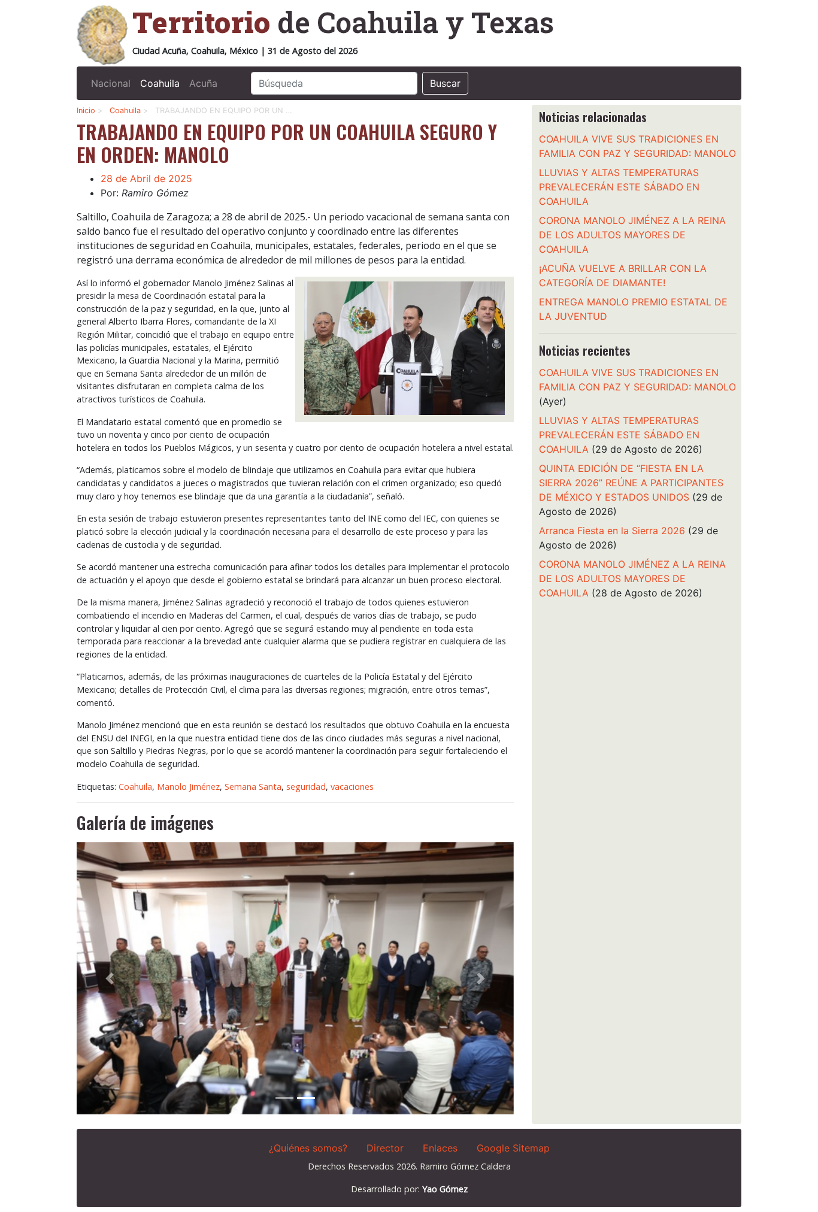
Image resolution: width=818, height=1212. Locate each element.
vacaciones (352, 786)
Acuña (203, 83)
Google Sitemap (513, 1148)
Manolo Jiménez (188, 786)
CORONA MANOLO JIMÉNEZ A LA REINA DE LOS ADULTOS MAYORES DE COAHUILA (632, 234)
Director (385, 1148)
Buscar (445, 83)
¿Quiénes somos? (308, 1148)
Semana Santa (253, 786)
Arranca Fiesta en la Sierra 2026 (612, 531)
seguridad (306, 786)
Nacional (111, 83)
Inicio (86, 110)
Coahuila (160, 83)
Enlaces (440, 1148)
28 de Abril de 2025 (146, 178)
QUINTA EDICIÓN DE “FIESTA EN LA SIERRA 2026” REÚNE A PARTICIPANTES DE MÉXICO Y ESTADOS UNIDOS (631, 482)
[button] (110, 978)
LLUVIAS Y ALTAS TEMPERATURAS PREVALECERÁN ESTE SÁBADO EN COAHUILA (619, 186)
